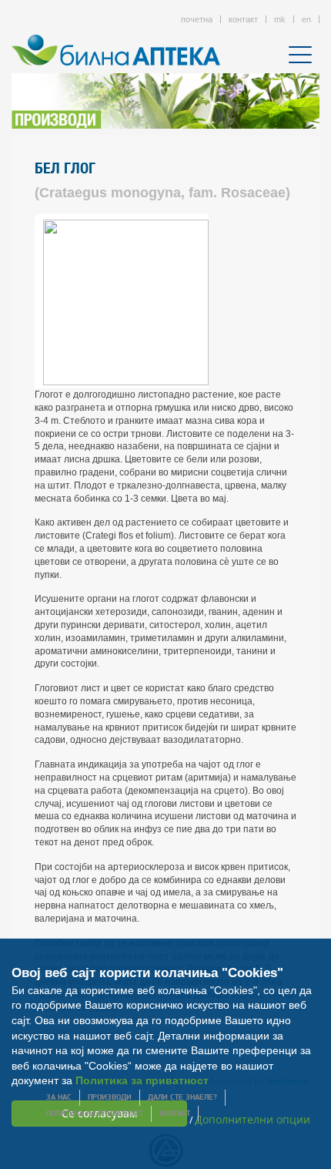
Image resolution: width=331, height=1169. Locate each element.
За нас (59, 1097)
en (306, 19)
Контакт (174, 1114)
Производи (110, 1097)
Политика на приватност (94, 1114)
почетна (196, 19)
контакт (243, 19)
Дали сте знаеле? (182, 1097)
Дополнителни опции (252, 1119)
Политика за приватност (142, 1080)
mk (280, 19)
